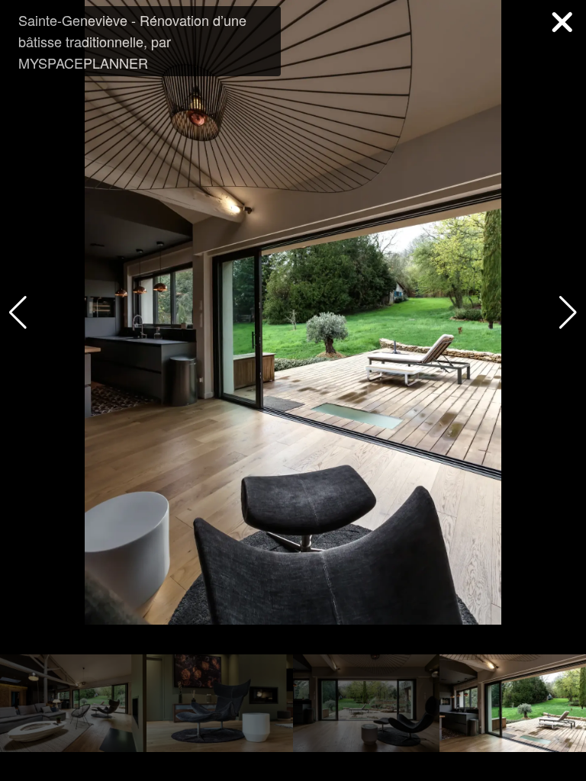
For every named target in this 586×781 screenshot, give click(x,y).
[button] (568, 312)
